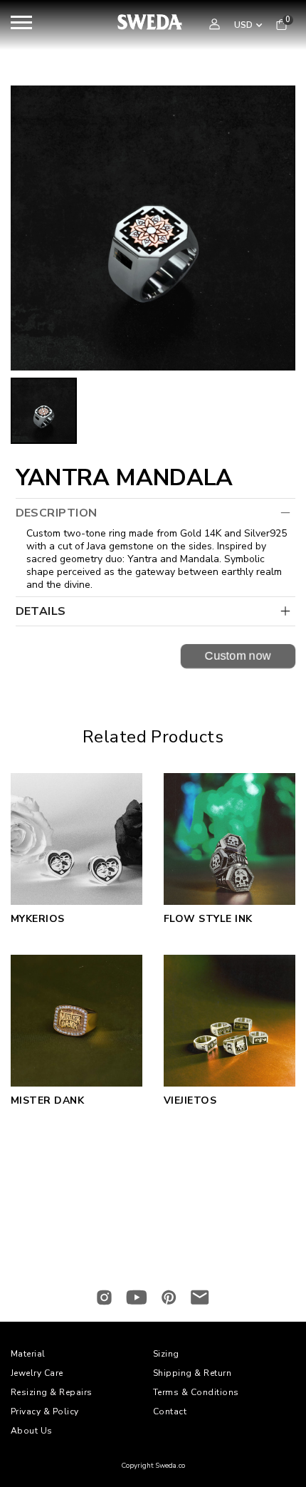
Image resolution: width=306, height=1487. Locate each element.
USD (243, 25)
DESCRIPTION (56, 513)
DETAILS (41, 611)
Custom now (238, 655)
